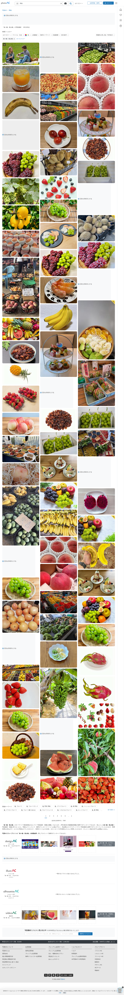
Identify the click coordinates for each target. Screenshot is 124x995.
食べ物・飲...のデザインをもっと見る (107, 844)
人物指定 (34, 35)
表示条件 (64, 35)
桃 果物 (75, 806)
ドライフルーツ (61, 806)
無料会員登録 (29, 950)
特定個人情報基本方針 (9, 959)
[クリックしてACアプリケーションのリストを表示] (116, 3)
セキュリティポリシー (9, 967)
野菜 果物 (47, 806)
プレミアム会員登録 (31, 953)
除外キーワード (45, 35)
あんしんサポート (54, 959)
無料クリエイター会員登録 (33, 956)
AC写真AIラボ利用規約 (79, 959)
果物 (10, 10)
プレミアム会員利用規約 (79, 956)
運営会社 (5, 953)
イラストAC (98, 950)
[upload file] (65, 3)
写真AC (4, 10)
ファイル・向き (17, 35)
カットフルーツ (83, 810)
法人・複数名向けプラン (56, 953)
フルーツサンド (33, 806)
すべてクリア (20, 39)
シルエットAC (99, 953)
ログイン (109, 3)
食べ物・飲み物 (8, 39)
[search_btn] (70, 3)
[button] (61, 3)
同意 (64, 992)
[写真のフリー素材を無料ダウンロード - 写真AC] (5, 3)
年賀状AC (98, 959)
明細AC (97, 970)
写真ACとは (6, 950)
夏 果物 (96, 810)
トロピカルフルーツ (65, 810)
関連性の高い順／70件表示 (104, 35)
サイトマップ (6, 965)
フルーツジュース (47, 810)
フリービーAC (99, 956)
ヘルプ (74, 950)
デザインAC (98, 965)
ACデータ (98, 967)
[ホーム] (121, 10)
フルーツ (19, 806)
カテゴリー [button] (78, 3)
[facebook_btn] (49, 975)
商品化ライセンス (54, 956)
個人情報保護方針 (7, 956)
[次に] (72, 816)
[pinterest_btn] (53, 975)
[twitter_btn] (46, 975)
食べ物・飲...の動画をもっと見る (107, 915)
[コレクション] (121, 20)
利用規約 (74, 953)
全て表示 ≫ (111, 810)
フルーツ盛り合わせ (29, 810)
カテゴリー (6, 35)
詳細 (60, 992)
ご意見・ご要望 (67, 975)
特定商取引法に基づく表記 (10, 962)
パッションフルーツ (90, 806)
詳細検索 (55, 35)
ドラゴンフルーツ (11, 810)
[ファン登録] (121, 15)
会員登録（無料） (95, 3)
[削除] (14, 39)
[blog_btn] (58, 975)
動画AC (97, 962)
